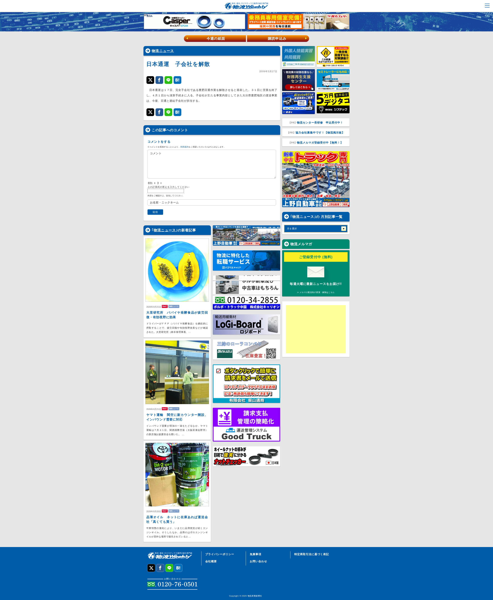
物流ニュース (163, 51)
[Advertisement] (316, 329)
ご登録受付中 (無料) (316, 257)
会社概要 (211, 561)
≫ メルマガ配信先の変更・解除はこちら (316, 292)
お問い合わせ (258, 561)
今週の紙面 (205, 38)
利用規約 (184, 147)
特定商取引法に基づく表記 (311, 554)
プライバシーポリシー (219, 554)
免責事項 (255, 554)
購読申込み (287, 38)
